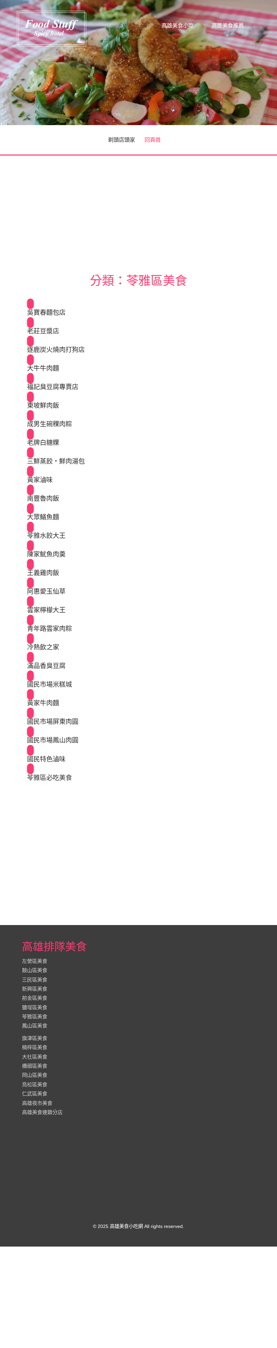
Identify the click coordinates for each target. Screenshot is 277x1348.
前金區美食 (34, 998)
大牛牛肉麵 (43, 368)
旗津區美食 (34, 1038)
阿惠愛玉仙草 (46, 592)
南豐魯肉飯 (43, 499)
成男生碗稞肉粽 (49, 424)
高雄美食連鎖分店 (42, 1112)
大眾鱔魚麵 (43, 517)
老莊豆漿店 (43, 331)
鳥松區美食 (34, 1084)
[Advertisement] (138, 210)
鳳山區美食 (34, 1026)
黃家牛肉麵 (43, 703)
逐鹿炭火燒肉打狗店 (56, 350)
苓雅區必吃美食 (49, 778)
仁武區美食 (34, 1094)
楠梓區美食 (34, 1047)
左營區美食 (34, 961)
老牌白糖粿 (43, 443)
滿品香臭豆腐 (46, 666)
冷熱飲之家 (43, 647)
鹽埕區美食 (34, 1007)
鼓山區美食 (34, 970)
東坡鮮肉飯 (43, 406)
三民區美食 (34, 980)
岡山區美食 (34, 1075)
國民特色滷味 (46, 759)
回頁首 (153, 140)
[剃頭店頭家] (51, 28)
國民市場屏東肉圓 (52, 722)
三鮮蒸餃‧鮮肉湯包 (56, 461)
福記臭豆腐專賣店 (52, 387)
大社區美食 (34, 1057)
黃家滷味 (40, 480)
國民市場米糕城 (49, 685)
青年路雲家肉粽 (49, 629)
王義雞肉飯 (43, 573)
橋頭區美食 (34, 1066)
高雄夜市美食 (37, 1103)
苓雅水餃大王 (46, 536)
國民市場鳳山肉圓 (52, 740)
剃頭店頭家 (121, 140)
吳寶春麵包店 (46, 313)
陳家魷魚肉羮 (46, 554)
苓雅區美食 (34, 1016)
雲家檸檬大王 (46, 610)
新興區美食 (34, 989)
